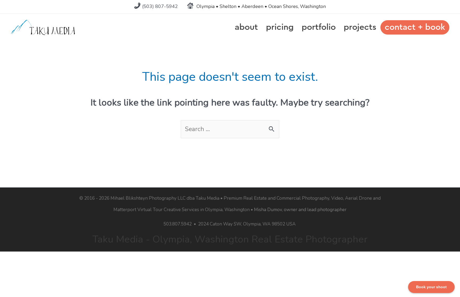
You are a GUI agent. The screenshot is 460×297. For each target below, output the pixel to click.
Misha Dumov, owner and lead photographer (300, 209)
